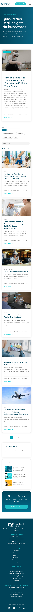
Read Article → (9, 117)
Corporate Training (8, 133)
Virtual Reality (7, 137)
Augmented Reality (14, 130)
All (4, 130)
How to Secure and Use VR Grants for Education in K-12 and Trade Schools (16, 82)
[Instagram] (23, 608)
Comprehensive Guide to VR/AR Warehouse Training (19, 476)
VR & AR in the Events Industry (16, 271)
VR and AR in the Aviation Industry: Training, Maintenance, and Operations (16, 412)
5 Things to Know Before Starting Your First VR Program (19, 469)
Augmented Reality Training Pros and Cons (15, 363)
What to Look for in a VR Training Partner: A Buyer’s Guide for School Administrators (15, 224)
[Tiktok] (19, 608)
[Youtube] (14, 608)
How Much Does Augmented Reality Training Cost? (15, 316)
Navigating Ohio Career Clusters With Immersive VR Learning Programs (15, 176)
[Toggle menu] (30, 4)
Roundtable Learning (18, 604)
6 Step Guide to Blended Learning (18, 483)
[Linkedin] (9, 608)
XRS (16, 137)
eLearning (20, 133)
